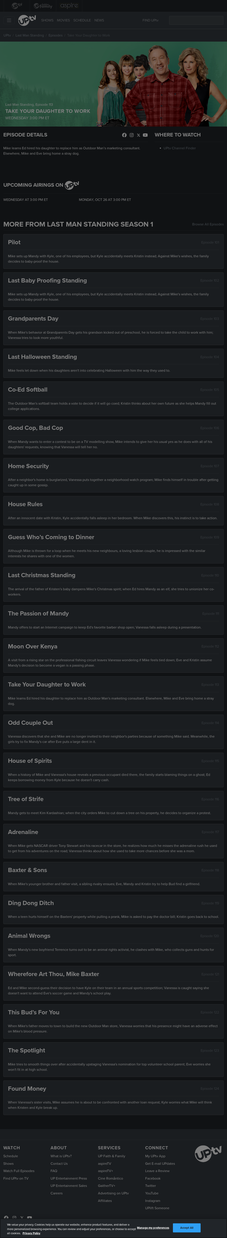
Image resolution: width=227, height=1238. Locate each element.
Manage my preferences (153, 1227)
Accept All (186, 1227)
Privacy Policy (31, 1233)
